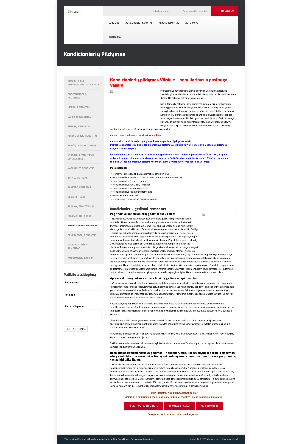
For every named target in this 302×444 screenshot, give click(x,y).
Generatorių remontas (82, 235)
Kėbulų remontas (169, 23)
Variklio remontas (79, 116)
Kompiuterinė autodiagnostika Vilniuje (84, 83)
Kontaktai (115, 37)
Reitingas (69, 294)
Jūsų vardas (71, 282)
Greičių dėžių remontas (82, 145)
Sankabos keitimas (79, 187)
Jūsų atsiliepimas (74, 306)
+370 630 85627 (209, 405)
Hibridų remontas (79, 107)
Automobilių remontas (139, 23)
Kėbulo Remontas (95, 439)
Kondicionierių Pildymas (82, 225)
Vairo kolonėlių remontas (78, 246)
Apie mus (114, 23)
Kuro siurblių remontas (83, 136)
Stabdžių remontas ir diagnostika (81, 157)
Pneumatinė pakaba (80, 216)
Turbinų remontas (79, 126)
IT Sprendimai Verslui (75, 439)
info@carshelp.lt (179, 405)
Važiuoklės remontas (81, 168)
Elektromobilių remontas (77, 96)
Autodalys (191, 23)
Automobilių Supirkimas (117, 439)
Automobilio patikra (80, 257)
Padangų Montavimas (81, 206)
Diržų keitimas (76, 197)
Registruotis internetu (143, 405)
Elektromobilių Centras (142, 439)
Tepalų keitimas (78, 177)
